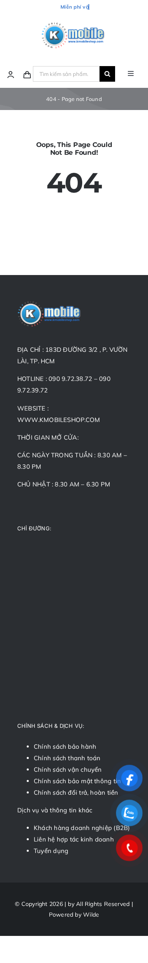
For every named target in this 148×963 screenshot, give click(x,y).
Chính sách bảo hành (65, 746)
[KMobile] (74, 24)
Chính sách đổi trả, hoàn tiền (76, 792)
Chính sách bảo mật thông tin (77, 781)
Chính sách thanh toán (67, 758)
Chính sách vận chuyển (68, 769)
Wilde (91, 914)
